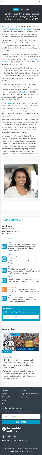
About (4, 400)
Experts (4, 394)
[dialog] (39, 2)
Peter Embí (24, 92)
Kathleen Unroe (7, 103)
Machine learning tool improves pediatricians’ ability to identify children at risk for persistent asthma (24, 271)
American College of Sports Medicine (19, 29)
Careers (23, 390)
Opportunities (6, 397)
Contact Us (25, 397)
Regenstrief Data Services (30, 394)
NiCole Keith (6, 26)
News (3, 403)
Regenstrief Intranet (31, 448)
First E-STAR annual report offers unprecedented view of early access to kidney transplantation (22, 299)
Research (5, 390)
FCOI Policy (19, 448)
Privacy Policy (9, 448)
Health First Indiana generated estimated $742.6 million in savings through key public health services (24, 281)
